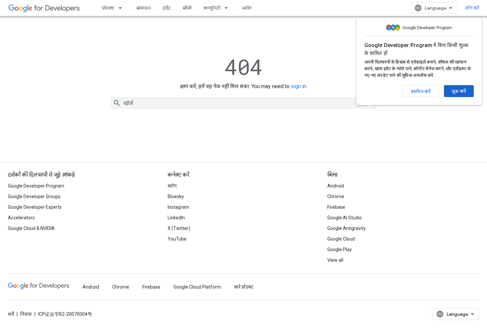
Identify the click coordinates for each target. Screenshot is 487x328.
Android (335, 186)
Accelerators (21, 217)
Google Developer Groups (34, 196)
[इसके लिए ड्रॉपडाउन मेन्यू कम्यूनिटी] (228, 8)
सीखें (187, 8)
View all (335, 260)
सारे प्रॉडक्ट (243, 287)
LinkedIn (176, 217)
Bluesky (176, 196)
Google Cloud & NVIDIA (31, 228)
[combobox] (243, 103)
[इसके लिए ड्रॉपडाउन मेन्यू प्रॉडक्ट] (122, 8)
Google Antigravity (346, 228)
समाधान (143, 8)
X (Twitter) (179, 228)
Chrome (335, 196)
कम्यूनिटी (211, 8)
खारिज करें (420, 91)
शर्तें (11, 314)
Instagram (178, 207)
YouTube (177, 239)
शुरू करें (459, 91)
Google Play (339, 249)
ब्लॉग (246, 8)
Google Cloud (341, 239)
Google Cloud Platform (197, 287)
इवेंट (167, 8)
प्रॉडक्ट (108, 8)
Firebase (336, 207)
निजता (26, 314)
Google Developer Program (36, 186)
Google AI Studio (344, 217)
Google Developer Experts (35, 207)
